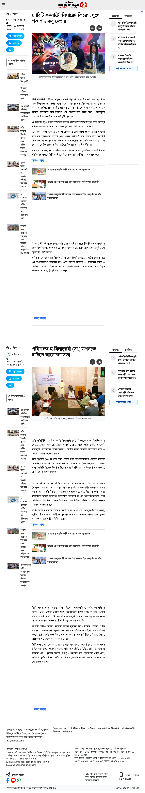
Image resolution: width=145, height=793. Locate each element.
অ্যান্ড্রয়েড (127, 778)
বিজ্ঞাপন (56, 731)
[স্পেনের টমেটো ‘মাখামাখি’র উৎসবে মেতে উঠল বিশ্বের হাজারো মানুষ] (123, 60)
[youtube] (13, 780)
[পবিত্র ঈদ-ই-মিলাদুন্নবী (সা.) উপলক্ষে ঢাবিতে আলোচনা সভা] (123, 26)
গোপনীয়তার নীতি (77, 728)
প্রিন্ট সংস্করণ (17, 36)
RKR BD (134, 787)
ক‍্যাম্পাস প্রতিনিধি (17, 19)
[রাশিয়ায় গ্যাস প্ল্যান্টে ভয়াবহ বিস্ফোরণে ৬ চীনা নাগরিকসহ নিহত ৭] (123, 42)
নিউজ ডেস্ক (16, 354)
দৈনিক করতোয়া (59, 728)
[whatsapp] (19, 780)
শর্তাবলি (91, 728)
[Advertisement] (17, 298)
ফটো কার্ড (16, 43)
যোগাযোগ (67, 731)
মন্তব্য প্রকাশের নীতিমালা (108, 728)
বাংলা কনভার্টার (128, 728)
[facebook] (7, 780)
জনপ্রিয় (128, 16)
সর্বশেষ (115, 16)
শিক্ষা (15, 14)
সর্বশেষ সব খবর (123, 68)
